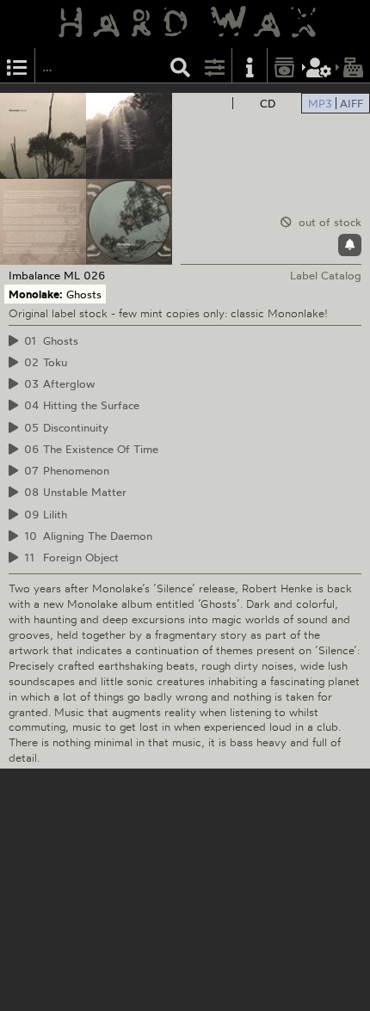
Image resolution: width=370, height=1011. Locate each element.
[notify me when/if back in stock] (349, 245)
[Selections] (17, 65)
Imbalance (34, 275)
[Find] (180, 65)
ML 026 (85, 275)
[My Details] (319, 65)
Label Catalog (325, 275)
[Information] (249, 65)
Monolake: (36, 294)
